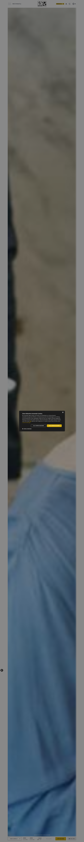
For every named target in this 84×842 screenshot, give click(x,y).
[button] (26, 428)
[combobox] (62, 412)
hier (30, 421)
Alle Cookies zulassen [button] (54, 425)
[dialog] (42, 421)
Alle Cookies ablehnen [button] (38, 425)
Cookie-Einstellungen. (26, 422)
